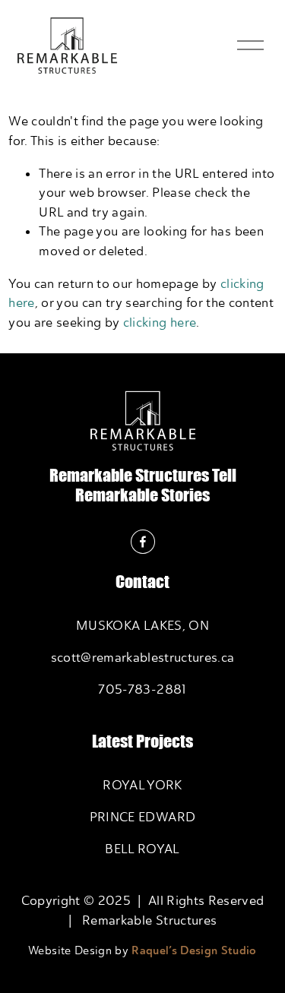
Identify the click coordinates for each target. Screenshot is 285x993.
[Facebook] (143, 542)
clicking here (159, 322)
